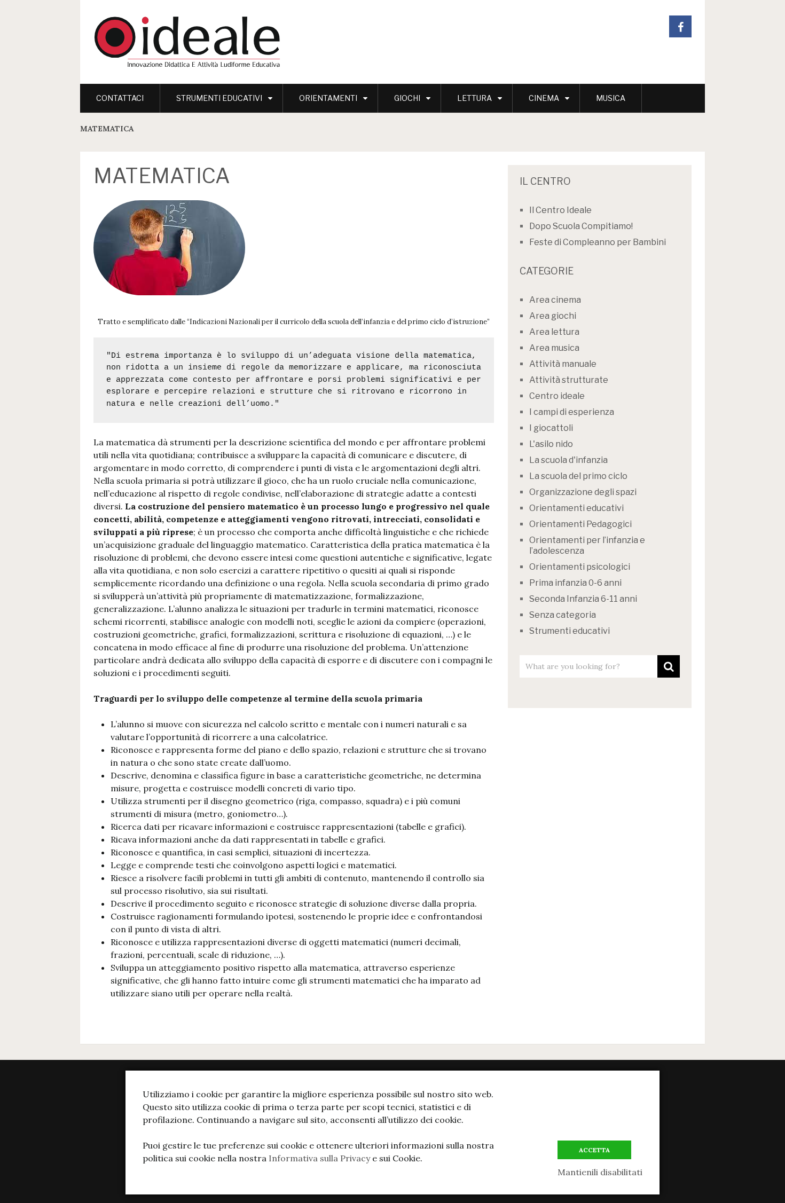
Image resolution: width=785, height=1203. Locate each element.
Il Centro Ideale (560, 210)
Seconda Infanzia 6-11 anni (583, 599)
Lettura (474, 98)
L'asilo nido (551, 444)
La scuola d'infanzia (568, 460)
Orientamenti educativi (576, 508)
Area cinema (555, 300)
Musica (610, 98)
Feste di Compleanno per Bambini (597, 242)
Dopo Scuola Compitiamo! (581, 226)
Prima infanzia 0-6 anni (575, 583)
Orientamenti (328, 98)
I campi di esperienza (571, 412)
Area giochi (552, 316)
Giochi (407, 98)
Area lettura (554, 332)
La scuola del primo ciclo (578, 476)
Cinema (544, 98)
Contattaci (120, 98)
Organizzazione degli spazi (583, 492)
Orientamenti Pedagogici (580, 524)
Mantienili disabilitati (600, 1172)
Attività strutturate (568, 380)
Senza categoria (562, 615)
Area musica (554, 348)
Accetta (594, 1150)
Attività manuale (562, 364)
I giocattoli (551, 428)
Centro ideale (557, 396)
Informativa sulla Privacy (319, 1158)
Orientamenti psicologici (579, 567)
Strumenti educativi (219, 98)
